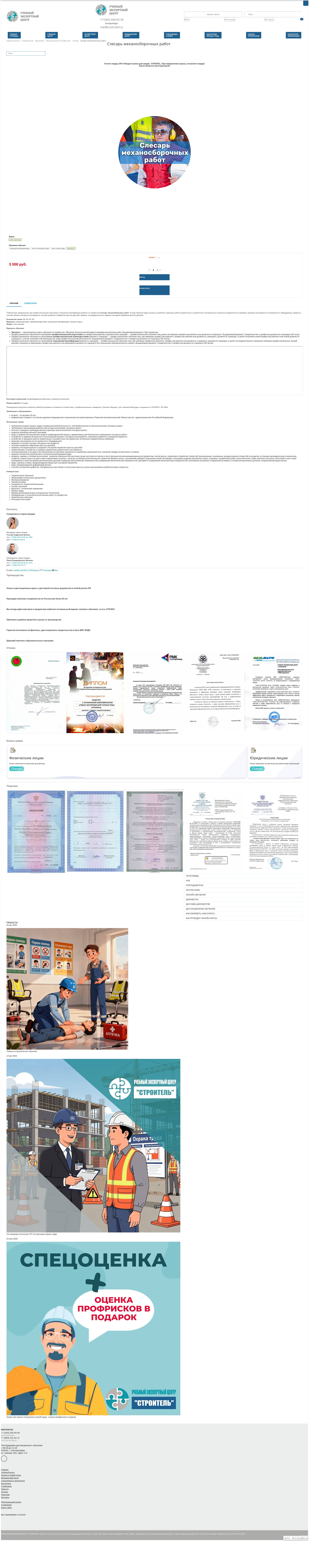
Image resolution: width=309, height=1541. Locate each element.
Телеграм (46, 570)
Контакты (5, 1497)
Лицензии (5, 1495)
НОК (188, 881)
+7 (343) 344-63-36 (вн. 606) (21, 537)
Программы (192, 876)
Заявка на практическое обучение (22, 1051)
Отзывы (4, 1492)
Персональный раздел (11, 1502)
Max (56, 570)
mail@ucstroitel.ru (111, 27)
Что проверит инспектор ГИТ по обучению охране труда (32, 1234)
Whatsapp (34, 570)
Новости (12, 922)
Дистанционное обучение (200, 909)
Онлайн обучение (196, 895)
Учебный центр (8, 1472)
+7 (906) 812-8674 (18, 539)
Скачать (16, 768)
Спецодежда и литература (13, 1481)
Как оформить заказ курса (200, 914)
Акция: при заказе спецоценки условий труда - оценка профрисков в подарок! (41, 1417)
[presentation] (5, 683)
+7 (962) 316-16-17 (18, 565)
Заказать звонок (213, 14)
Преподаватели (194, 885)
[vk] (4, 1459)
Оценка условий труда (11, 1475)
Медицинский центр (10, 1478)
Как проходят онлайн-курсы (201, 918)
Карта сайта (6, 1508)
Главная (4, 1470)
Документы (192, 899)
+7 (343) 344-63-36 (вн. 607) (21, 562)
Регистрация (230, 19)
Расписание (193, 890)
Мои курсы (269, 19)
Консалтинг (6, 1484)
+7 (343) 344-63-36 (111, 19)
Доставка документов (198, 904)
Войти (186, 19)
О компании (6, 1486)
